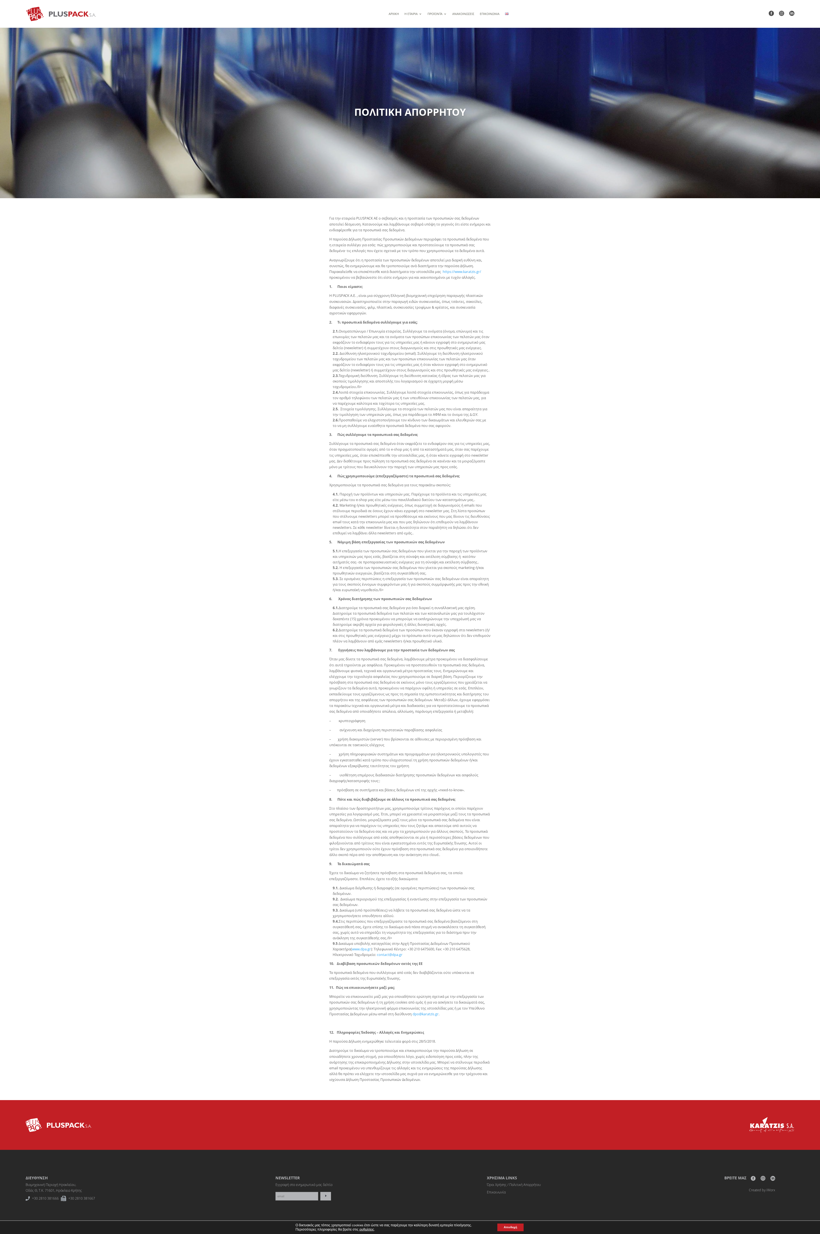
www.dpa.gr (361, 949)
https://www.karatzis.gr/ (462, 271)
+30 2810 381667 (81, 1198)
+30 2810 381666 (45, 1198)
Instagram (763, 1179)
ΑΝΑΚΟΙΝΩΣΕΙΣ (463, 14)
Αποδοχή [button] (510, 1227)
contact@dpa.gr (390, 954)
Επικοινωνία (496, 1192)
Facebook (753, 1179)
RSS (772, 1179)
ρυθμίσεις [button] (366, 1229)
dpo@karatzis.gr (426, 1014)
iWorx (770, 1190)
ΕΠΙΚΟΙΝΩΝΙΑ (489, 14)
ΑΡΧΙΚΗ (394, 14)
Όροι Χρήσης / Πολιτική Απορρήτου (514, 1184)
